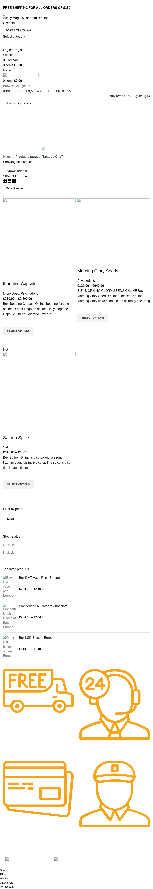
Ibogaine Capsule (20, 283)
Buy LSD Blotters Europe (36, 637)
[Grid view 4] (14, 181)
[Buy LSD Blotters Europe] (9, 647)
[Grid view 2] (5, 181)
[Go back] (8, 120)
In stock (8, 552)
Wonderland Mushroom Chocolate (43, 606)
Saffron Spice (16, 437)
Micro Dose (11, 293)
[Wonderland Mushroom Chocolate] (9, 616)
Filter (10, 518)
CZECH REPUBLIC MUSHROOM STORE (27, 866)
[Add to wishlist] (8, 322)
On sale (8, 545)
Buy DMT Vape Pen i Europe (39, 577)
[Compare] (8, 276)
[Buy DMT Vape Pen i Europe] (9, 587)
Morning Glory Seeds (97, 270)
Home (7, 156)
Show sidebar (17, 171)
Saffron (8, 447)
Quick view (8, 340)
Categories (11, 139)
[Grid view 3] (10, 181)
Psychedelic (29, 293)
